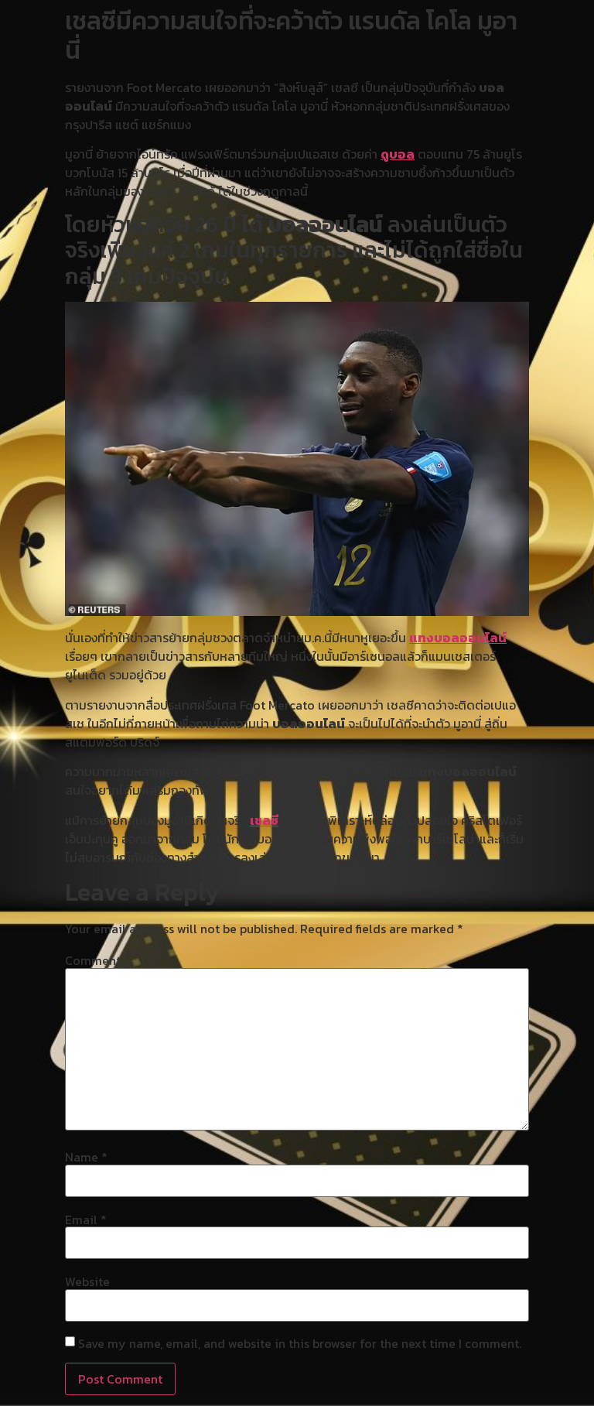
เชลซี (264, 820)
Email (86, 1219)
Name (86, 1157)
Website (87, 1281)
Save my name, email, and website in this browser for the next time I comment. (299, 1343)
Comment (97, 960)
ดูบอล (398, 154)
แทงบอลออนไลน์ (458, 637)
